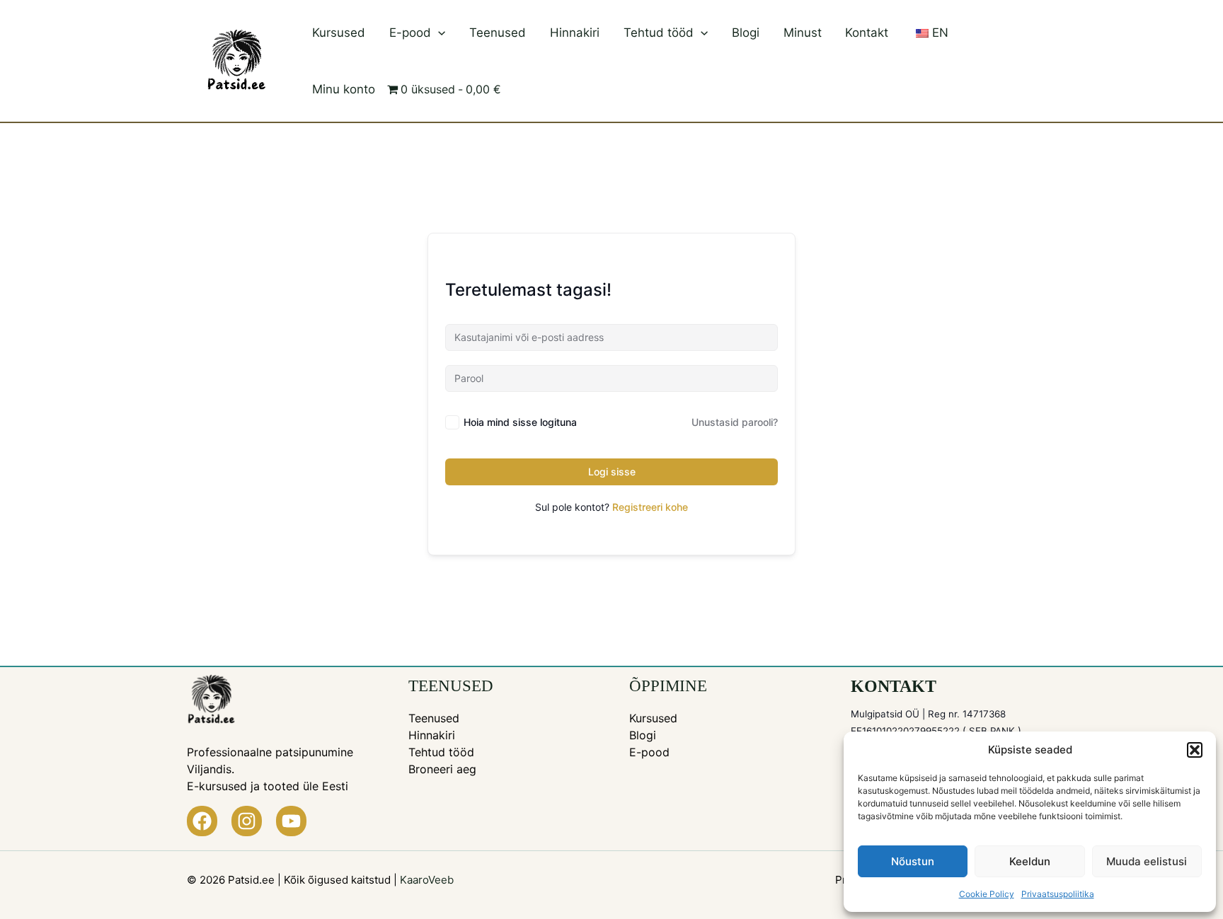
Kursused (338, 32)
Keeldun (1029, 861)
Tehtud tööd (659, 32)
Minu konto (343, 89)
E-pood (410, 32)
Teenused (497, 32)
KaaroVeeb (427, 879)
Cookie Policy (986, 894)
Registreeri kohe (650, 507)
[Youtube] (291, 821)
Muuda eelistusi (1146, 861)
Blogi (745, 32)
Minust (802, 32)
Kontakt (866, 32)
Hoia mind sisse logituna (520, 422)
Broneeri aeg (442, 769)
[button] (1195, 750)
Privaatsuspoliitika (1057, 894)
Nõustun (912, 861)
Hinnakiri (574, 32)
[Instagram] (246, 821)
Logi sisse (612, 472)
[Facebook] (202, 821)
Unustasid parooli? (734, 422)
